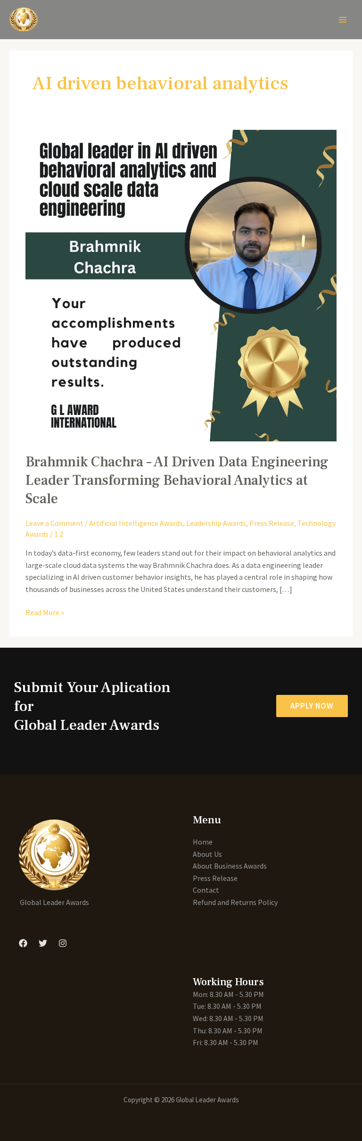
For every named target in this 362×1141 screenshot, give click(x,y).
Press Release (271, 523)
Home (203, 841)
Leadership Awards (216, 523)
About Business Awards (230, 866)
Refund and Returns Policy (235, 902)
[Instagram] (62, 943)
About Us (207, 854)
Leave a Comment (54, 523)
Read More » (44, 612)
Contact (206, 890)
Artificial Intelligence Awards (136, 523)
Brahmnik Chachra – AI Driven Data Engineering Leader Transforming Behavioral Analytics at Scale (176, 480)
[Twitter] (43, 943)
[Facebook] (23, 943)
